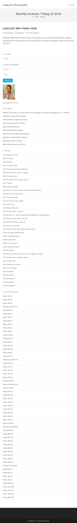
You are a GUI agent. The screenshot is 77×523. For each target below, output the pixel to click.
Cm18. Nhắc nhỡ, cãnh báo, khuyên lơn (14, 222)
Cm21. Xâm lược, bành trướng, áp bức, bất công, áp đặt (19, 229)
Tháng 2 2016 (6, 416)
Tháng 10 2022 (7, 310)
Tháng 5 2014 (6, 483)
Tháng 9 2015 (6, 434)
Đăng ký (8, 80)
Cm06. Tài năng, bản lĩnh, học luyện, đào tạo (15, 179)
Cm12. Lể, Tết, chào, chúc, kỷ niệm (13, 201)
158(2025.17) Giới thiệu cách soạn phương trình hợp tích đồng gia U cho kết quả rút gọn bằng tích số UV (33, 112)
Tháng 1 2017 (6, 377)
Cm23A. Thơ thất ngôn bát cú (11, 236)
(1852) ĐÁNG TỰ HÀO (9, 141)
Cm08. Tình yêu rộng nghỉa (10, 186)
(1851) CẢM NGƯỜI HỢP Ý (11, 144)
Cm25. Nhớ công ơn (8, 250)
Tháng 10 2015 (7, 430)
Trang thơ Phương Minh (15, 5)
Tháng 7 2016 (6, 398)
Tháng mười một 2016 (9, 384)
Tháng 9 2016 (6, 391)
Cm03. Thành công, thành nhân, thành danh (15, 169)
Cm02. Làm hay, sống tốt (10, 165)
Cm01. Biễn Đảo (7, 162)
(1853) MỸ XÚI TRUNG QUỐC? (12, 137)
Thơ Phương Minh (33, 33)
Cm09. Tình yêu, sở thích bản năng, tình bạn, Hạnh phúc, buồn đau (22, 190)
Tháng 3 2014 (6, 490)
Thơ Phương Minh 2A (9, 285)
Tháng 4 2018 (6, 349)
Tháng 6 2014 (6, 480)
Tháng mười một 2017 (9, 359)
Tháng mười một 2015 (9, 426)
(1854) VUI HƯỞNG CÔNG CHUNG (13, 134)
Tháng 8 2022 (6, 313)
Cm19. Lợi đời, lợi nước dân (11, 225)
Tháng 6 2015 (6, 444)
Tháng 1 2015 (6, 458)
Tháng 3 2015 (6, 451)
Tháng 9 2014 (6, 469)
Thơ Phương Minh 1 (8, 275)
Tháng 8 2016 (6, 395)
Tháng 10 (42, 17)
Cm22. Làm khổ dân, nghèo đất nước (13, 232)
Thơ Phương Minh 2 (8, 282)
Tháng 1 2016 (6, 419)
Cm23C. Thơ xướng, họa (10, 243)
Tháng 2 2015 (6, 455)
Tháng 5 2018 (6, 345)
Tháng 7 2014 (6, 476)
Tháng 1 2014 (6, 497)
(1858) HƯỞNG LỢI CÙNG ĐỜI (12, 119)
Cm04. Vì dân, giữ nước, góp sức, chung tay (15, 172)
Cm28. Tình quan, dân (9, 261)
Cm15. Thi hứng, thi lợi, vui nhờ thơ (13, 211)
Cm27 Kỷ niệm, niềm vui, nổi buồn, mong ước (16, 257)
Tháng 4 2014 (6, 487)
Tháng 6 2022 (6, 321)
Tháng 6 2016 (6, 402)
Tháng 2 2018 (6, 352)
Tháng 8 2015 (6, 437)
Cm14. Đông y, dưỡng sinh (10, 208)
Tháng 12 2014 (7, 462)
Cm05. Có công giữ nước (10, 176)
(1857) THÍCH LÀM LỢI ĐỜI (11, 123)
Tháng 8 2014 (6, 472)
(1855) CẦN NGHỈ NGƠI (9, 130)
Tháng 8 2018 (6, 342)
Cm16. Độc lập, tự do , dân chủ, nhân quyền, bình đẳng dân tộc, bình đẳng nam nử (26, 215)
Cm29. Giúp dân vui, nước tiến (11, 264)
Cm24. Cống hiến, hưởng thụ (11, 247)
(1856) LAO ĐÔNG (8, 127)
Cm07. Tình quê (7, 183)
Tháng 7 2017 (6, 370)
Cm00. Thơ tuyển (8, 158)
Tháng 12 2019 (7, 335)
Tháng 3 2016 (6, 412)
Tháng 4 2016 (6, 409)
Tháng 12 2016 (7, 381)
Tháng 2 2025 (6, 303)
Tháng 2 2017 (6, 374)
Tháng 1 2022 (6, 324)
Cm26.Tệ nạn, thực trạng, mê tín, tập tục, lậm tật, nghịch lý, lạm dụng (22, 254)
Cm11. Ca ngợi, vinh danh (10, 197)
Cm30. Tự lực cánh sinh (10, 268)
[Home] (32, 17)
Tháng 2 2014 (6, 494)
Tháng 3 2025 (6, 299)
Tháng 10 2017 (7, 363)
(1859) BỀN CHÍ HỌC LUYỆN (11, 116)
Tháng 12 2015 (7, 423)
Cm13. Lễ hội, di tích (9, 204)
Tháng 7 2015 (6, 441)
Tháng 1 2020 (6, 331)
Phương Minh (9, 33)
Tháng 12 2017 (7, 356)
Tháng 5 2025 (6, 296)
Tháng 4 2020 (6, 328)
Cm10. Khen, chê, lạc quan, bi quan (13, 193)
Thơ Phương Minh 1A (9, 278)
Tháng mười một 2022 (9, 306)
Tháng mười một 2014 (9, 465)
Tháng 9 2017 (6, 367)
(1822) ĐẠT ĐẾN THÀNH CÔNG (20, 28)
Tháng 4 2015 (6, 448)
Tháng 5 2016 (6, 405)
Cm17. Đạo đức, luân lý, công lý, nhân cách (15, 218)
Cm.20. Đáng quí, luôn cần (10, 155)
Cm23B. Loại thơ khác (9, 239)
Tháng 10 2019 (7, 338)
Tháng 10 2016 (7, 388)
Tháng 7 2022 (6, 317)
